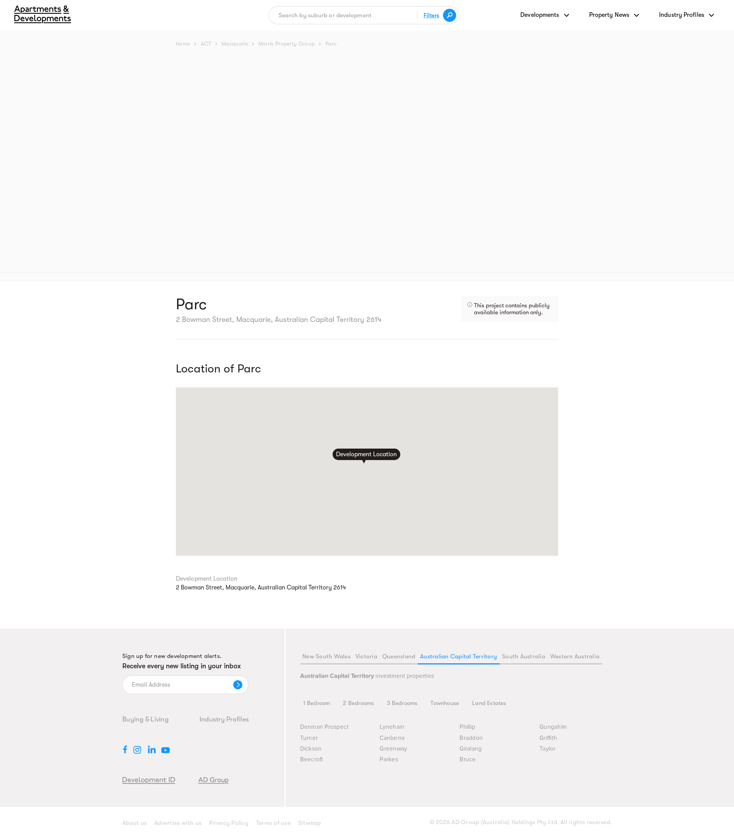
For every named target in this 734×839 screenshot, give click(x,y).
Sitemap (309, 822)
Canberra (392, 738)
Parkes (389, 759)
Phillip (467, 727)
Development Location (366, 454)
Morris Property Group (286, 44)
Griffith (548, 738)
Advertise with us (177, 822)
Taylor (547, 748)
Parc (330, 44)
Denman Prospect (324, 727)
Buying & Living (145, 719)
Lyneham (392, 727)
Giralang (471, 748)
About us (134, 822)
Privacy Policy (228, 822)
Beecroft (311, 759)
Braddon (471, 738)
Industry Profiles (224, 719)
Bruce (468, 759)
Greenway (393, 748)
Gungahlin (553, 727)
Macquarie (235, 44)
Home (183, 44)
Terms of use (273, 822)
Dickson (311, 748)
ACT (206, 44)
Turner (309, 738)
